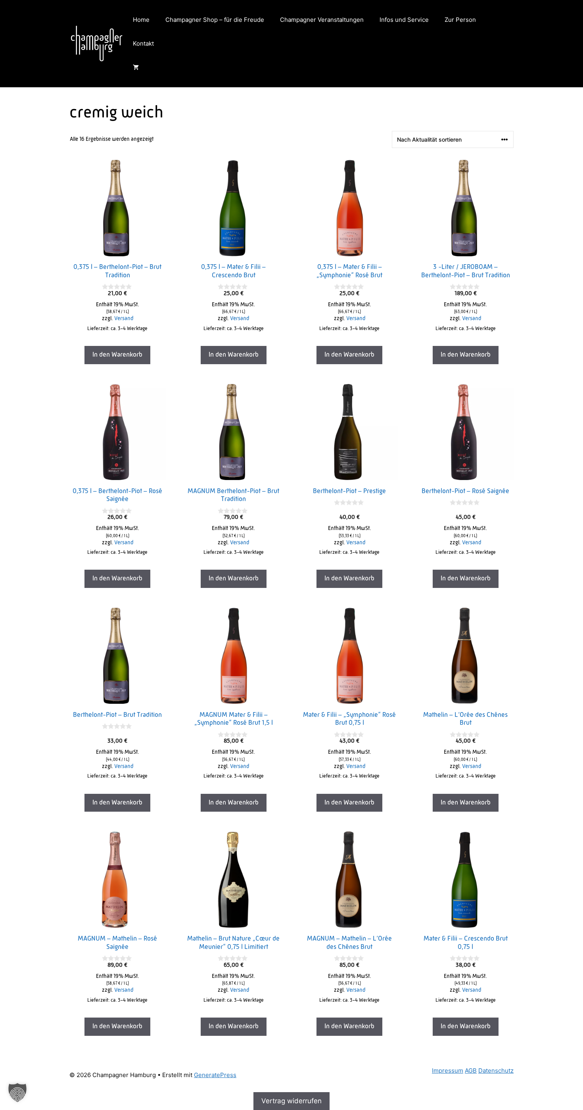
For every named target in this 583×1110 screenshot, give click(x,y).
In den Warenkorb (117, 354)
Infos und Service (404, 19)
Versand (123, 318)
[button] (17, 1092)
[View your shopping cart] (136, 67)
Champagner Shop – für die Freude (214, 19)
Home (141, 19)
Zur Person (460, 19)
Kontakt (143, 43)
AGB (471, 1070)
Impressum (447, 1070)
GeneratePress (215, 1075)
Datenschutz (496, 1070)
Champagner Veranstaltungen (322, 19)
